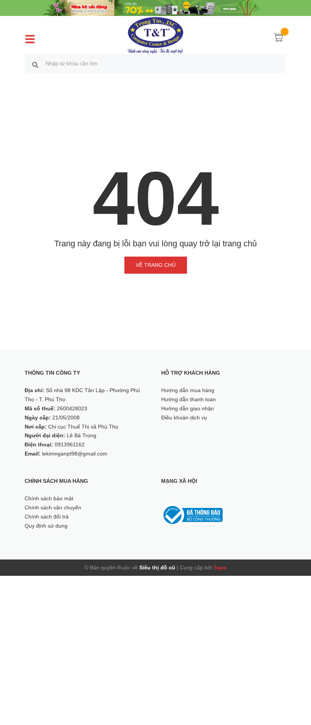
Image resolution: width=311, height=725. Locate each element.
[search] (35, 64)
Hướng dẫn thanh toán (188, 399)
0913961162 (70, 444)
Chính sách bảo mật (49, 498)
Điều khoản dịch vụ (184, 418)
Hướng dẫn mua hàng (187, 390)
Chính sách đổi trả (47, 517)
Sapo (220, 567)
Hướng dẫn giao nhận (187, 408)
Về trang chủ (156, 265)
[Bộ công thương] (192, 515)
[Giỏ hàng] (278, 39)
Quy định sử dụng (46, 526)
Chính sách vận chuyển (53, 507)
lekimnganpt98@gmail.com (74, 454)
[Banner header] (155, 8)
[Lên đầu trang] (295, 685)
